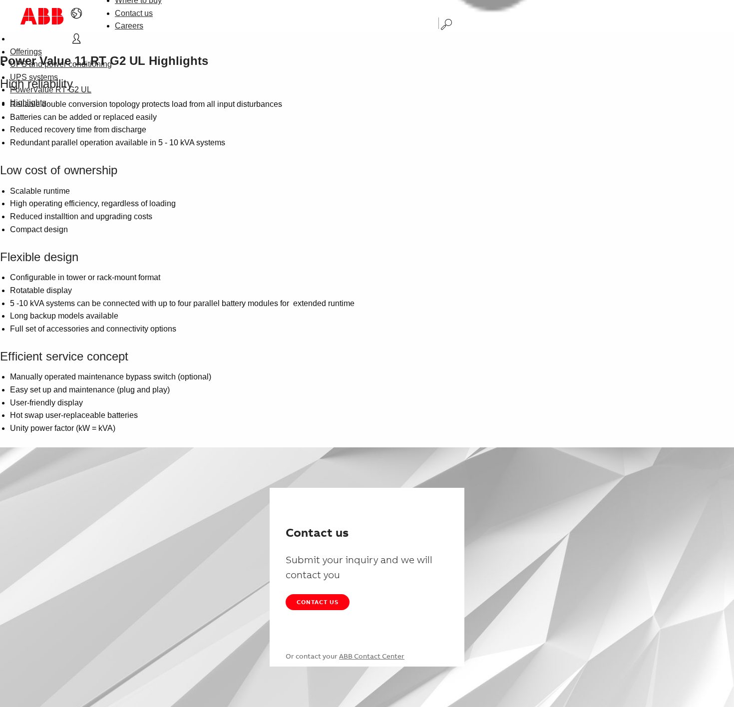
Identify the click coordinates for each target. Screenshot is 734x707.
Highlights (28, 102)
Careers (129, 25)
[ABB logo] (42, 16)
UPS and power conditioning (61, 64)
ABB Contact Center (371, 656)
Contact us (134, 13)
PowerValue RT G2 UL (50, 89)
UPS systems (34, 77)
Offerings (26, 51)
